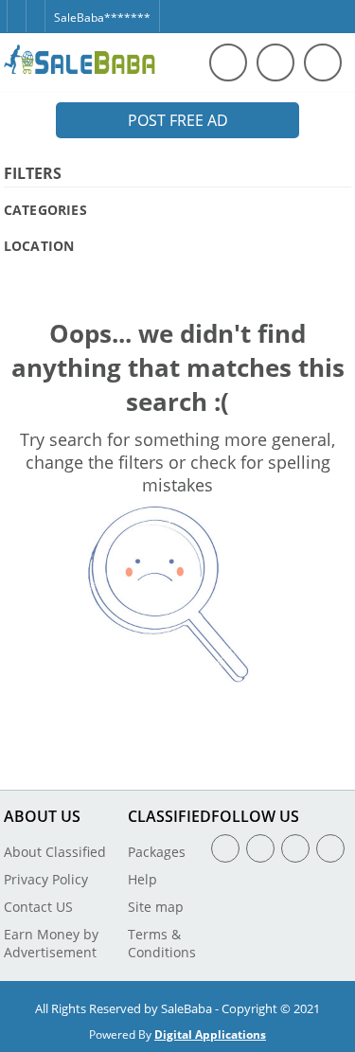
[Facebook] (16, 8)
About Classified (55, 852)
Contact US (38, 907)
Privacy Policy (46, 879)
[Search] (228, 62)
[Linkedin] (295, 848)
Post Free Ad (178, 120)
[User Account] (323, 62)
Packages (157, 852)
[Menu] (275, 62)
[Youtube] (330, 848)
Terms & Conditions (162, 943)
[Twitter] (35, 8)
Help (142, 879)
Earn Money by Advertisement (51, 943)
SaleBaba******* (102, 17)
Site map (156, 907)
